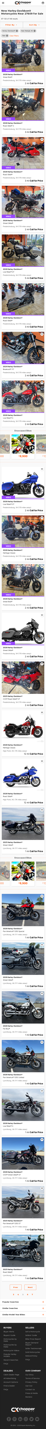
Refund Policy (31, 1356)
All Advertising (10, 1378)
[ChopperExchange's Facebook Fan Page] (9, 1419)
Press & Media (31, 1393)
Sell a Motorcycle (32, 1332)
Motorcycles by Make (10, 1346)
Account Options (11, 1382)
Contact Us (30, 1389)
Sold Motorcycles (32, 1352)
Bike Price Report (33, 1339)
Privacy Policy (31, 1382)
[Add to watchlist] (42, 42)
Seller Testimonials (33, 1348)
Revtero (28, 1397)
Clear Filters (14, 36)
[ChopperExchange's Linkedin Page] (20, 1419)
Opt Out (28, 1386)
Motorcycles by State (10, 1340)
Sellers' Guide (31, 1335)
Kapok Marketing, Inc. (28, 1425)
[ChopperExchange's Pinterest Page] (14, 1419)
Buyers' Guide (9, 1335)
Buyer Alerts (9, 1332)
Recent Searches (11, 1360)
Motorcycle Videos (11, 1350)
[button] (8, 31)
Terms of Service (32, 1378)
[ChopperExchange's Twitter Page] (31, 1419)
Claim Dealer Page (11, 1375)
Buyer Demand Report (31, 1344)
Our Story (29, 1375)
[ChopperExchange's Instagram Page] (26, 1419)
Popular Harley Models (10, 1355)
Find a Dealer (9, 1386)
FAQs (6, 1364)
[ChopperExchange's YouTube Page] (37, 1419)
